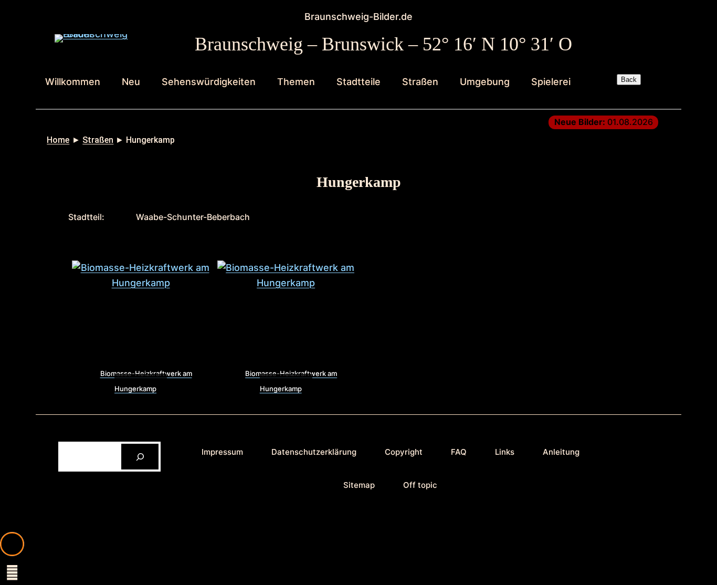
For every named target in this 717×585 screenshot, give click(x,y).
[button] (12, 544)
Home (58, 140)
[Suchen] (140, 456)
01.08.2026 (603, 122)
